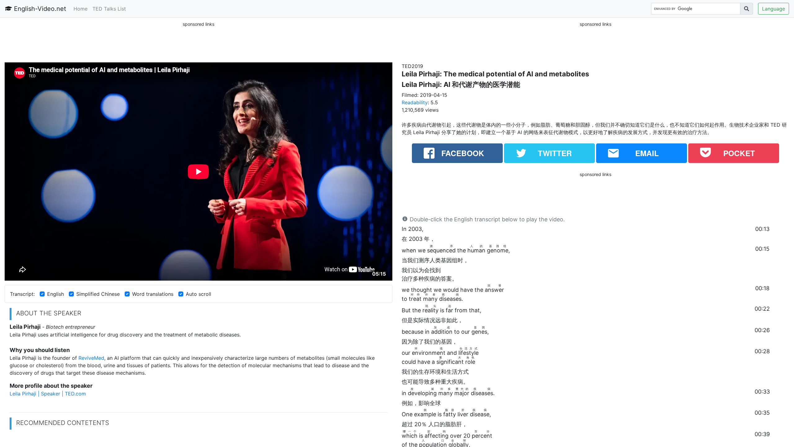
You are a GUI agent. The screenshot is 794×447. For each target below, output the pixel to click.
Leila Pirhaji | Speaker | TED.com (48, 394)
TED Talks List (109, 9)
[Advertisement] (198, 42)
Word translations (152, 294)
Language (773, 9)
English (55, 294)
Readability (415, 102)
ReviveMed (91, 358)
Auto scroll (198, 294)
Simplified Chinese (98, 294)
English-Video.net (39, 8)
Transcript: (22, 294)
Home (80, 9)
